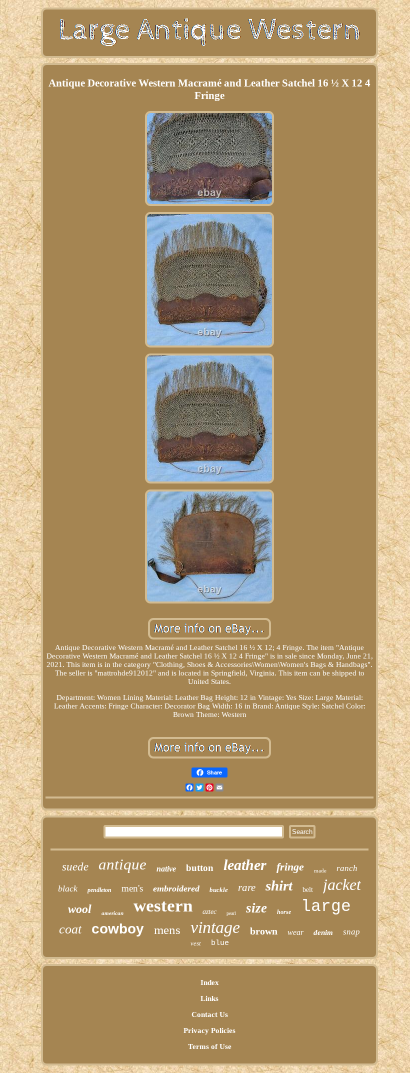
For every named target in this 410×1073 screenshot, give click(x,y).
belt (307, 890)
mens (167, 929)
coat (70, 929)
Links (209, 998)
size (256, 908)
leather (245, 864)
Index (209, 982)
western (163, 906)
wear (296, 932)
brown (264, 931)
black (68, 889)
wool (80, 909)
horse (284, 912)
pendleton (100, 890)
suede (75, 866)
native (166, 868)
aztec (209, 912)
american (113, 913)
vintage (215, 927)
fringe (290, 866)
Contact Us (210, 1014)
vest (195, 943)
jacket (342, 885)
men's (132, 888)
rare (247, 888)
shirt (279, 886)
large (326, 907)
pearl (231, 913)
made (320, 871)
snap (351, 931)
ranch (347, 868)
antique (122, 864)
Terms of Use (210, 1046)
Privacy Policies (210, 1030)
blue (220, 943)
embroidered (176, 889)
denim (323, 932)
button (200, 867)
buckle (219, 890)
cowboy (118, 928)
